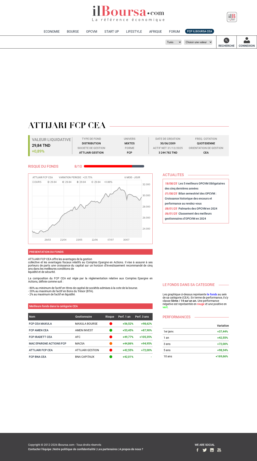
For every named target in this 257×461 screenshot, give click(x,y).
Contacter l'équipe (39, 449)
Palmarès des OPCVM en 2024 (197, 208)
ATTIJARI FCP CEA (41, 350)
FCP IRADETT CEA (40, 336)
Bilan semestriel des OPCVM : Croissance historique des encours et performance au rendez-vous (190, 198)
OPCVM (91, 31)
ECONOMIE (52, 31)
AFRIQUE (155, 31)
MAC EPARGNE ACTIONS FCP (47, 343)
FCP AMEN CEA (38, 330)
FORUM (174, 31)
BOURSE (73, 31)
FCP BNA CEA (37, 356)
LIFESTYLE (134, 31)
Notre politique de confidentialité (74, 449)
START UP (111, 31)
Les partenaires (107, 449)
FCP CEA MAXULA (40, 323)
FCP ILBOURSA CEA (199, 31)
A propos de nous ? (131, 449)
